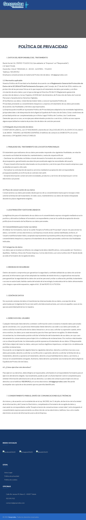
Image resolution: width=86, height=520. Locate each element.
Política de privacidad (11, 476)
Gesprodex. (12, 517)
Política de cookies (10, 480)
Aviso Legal (8, 472)
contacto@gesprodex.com (15, 503)
